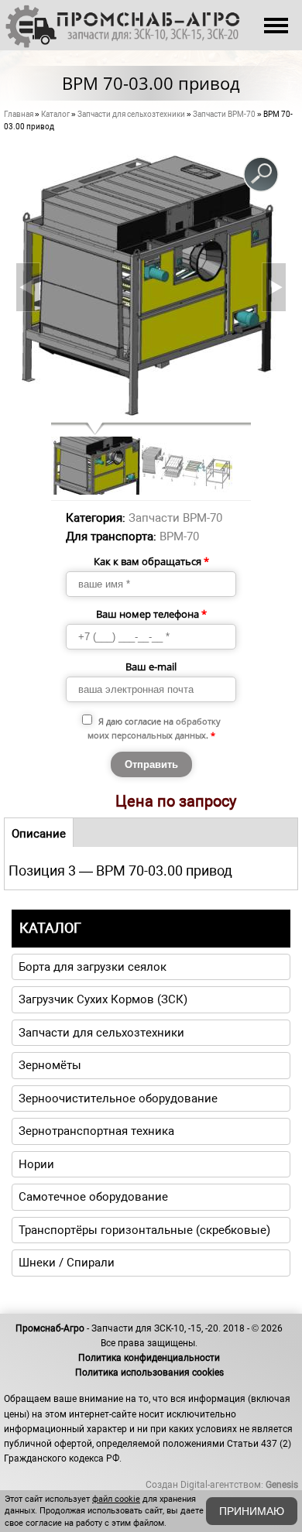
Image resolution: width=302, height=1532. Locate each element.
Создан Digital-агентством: (222, 1484)
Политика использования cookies (149, 1372)
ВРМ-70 (179, 536)
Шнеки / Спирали (67, 1263)
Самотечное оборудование (93, 1197)
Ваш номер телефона (151, 614)
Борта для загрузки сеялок (92, 967)
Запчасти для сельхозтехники (131, 114)
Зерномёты (50, 1065)
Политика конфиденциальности (149, 1357)
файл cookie (116, 1499)
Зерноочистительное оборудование (118, 1098)
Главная (18, 114)
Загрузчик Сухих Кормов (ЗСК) (103, 999)
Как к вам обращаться (151, 561)
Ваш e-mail (151, 666)
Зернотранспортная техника (96, 1131)
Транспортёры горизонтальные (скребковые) (144, 1230)
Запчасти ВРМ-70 (224, 114)
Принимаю (251, 1511)
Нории (36, 1164)
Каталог (55, 114)
